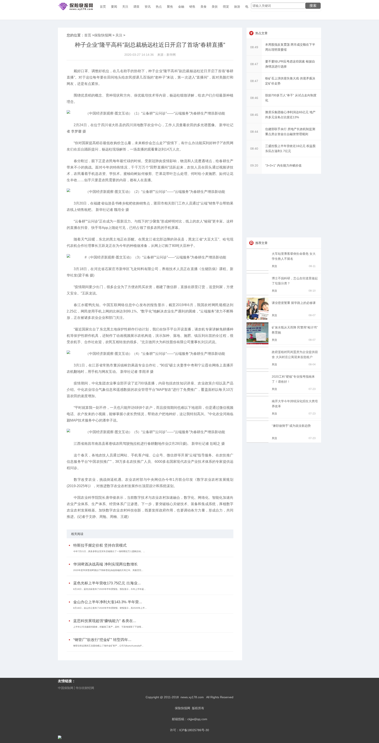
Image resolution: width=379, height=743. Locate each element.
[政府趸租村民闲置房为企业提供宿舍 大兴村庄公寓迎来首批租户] (258, 368)
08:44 (254, 131)
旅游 (237, 6)
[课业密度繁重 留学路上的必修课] (258, 318)
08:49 (254, 47)
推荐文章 (261, 243)
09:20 (254, 165)
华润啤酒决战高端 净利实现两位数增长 (105, 564)
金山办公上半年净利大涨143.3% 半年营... (107, 602)
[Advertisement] (284, 205)
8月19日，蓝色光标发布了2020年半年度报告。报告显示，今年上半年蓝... (109, 589)
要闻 (114, 6)
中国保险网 (65, 688)
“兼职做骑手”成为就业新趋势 (291, 425)
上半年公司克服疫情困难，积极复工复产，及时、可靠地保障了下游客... (108, 627)
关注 (125, 6)
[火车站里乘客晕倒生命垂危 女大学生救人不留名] (258, 269)
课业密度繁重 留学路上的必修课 (294, 303)
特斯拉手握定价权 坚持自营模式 (100, 545)
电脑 (248, 6)
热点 (159, 6)
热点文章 (261, 33)
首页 (103, 6)
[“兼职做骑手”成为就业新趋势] (258, 441)
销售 (192, 6)
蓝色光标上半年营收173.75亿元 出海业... (107, 583)
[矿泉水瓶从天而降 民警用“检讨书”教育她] (258, 343)
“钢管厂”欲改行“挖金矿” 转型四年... (102, 640)
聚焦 (170, 6)
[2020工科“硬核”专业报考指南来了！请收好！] (258, 392)
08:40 (254, 148)
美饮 (215, 6)
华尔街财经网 (85, 688)
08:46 (254, 98)
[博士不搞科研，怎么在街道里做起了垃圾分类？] (258, 294)
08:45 (254, 115)
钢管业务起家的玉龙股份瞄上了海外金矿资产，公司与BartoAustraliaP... (108, 645)
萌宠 (226, 6)
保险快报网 (103, 35)
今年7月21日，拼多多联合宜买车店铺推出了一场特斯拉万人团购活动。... (109, 551)
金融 (181, 6)
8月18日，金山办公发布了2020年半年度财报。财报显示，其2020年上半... (110, 608)
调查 (136, 6)
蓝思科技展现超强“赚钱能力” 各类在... (104, 621)
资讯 (148, 6)
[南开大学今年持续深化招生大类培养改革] (258, 417)
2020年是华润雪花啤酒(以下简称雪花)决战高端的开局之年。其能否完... (108, 570)
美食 (203, 6)
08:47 (254, 64)
